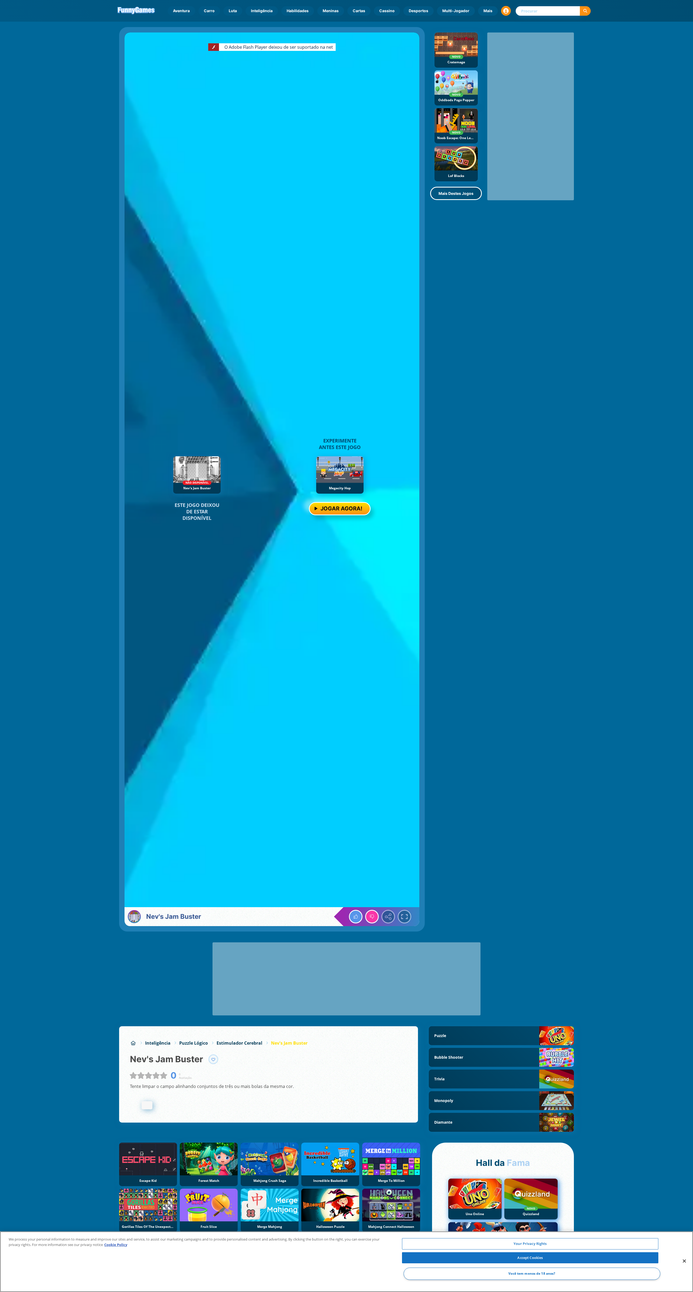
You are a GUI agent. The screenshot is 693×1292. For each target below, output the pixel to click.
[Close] (684, 1261)
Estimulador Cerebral (239, 1043)
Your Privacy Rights (530, 1243)
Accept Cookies (530, 1257)
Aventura (181, 10)
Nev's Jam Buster (289, 1043)
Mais (487, 10)
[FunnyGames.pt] (133, 1043)
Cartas (359, 10)
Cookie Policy (115, 1244)
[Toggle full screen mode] (404, 916)
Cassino (387, 10)
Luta (233, 10)
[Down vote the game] (372, 916)
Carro (209, 10)
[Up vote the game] (355, 916)
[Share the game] (388, 916)
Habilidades (298, 10)
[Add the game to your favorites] (213, 1059)
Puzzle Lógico (193, 1043)
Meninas (331, 10)
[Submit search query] (585, 11)
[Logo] (136, 11)
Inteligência (262, 10)
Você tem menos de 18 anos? (531, 1273)
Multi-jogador (455, 10)
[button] (506, 11)
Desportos (418, 10)
